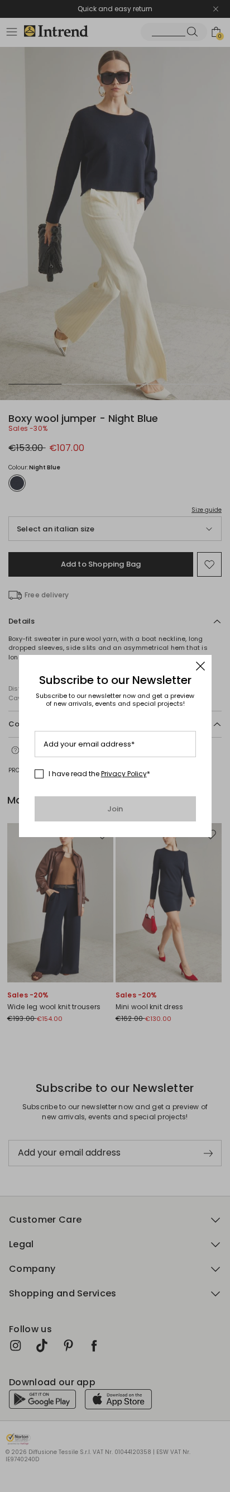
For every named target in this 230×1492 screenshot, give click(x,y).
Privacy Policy (124, 773)
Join (115, 809)
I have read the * (99, 773)
